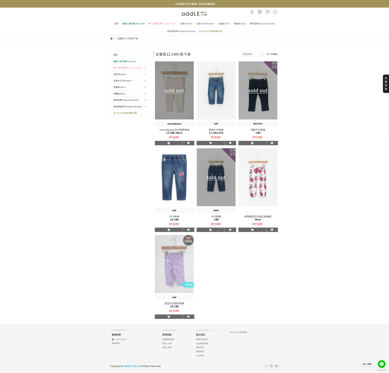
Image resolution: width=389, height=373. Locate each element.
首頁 (115, 54)
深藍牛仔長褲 (258, 129)
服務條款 (200, 351)
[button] (210, 143)
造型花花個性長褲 (174, 303)
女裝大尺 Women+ (122, 80)
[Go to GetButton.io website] (382, 370)
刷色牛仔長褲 (216, 129)
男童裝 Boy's (119, 93)
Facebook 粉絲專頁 (238, 332)
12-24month (216, 132)
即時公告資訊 (202, 339)
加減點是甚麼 (168, 339)
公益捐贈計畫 (202, 343)
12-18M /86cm (174, 132)
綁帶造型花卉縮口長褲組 (257, 216)
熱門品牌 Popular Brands (126, 99)
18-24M (174, 219)
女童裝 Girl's (119, 87)
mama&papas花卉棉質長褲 (174, 129)
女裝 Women (119, 74)
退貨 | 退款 (167, 347)
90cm (258, 219)
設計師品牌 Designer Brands (127, 106)
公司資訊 (200, 355)
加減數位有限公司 (131, 366)
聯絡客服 (116, 343)
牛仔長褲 (174, 216)
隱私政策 (200, 347)
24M (258, 132)
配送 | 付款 (167, 343)
